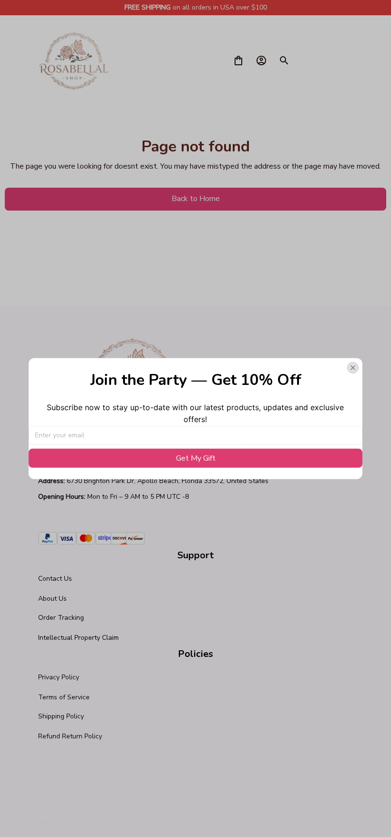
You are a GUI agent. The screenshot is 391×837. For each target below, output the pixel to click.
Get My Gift (196, 458)
